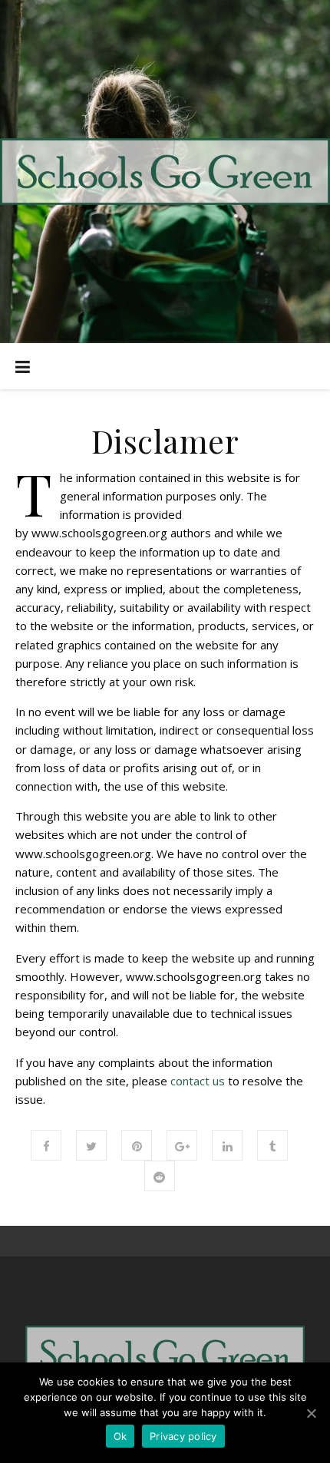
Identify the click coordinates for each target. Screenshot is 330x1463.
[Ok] (310, 1413)
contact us (197, 1080)
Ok (120, 1436)
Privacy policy (183, 1436)
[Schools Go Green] (165, 171)
